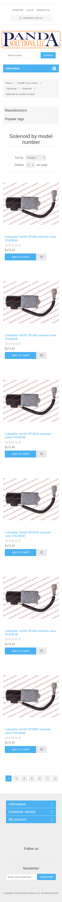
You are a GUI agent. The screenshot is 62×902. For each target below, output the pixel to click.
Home (9, 83)
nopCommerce (36, 896)
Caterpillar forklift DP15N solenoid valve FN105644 (30, 238)
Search (48, 55)
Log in (30, 10)
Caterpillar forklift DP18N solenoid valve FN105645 (30, 337)
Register (18, 10)
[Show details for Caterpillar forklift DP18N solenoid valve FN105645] (31, 302)
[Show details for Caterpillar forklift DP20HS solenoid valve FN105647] (31, 499)
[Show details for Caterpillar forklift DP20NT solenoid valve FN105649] (31, 696)
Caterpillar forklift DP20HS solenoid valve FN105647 (27, 534)
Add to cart (20, 257)
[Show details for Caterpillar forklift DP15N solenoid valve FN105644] (31, 204)
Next (47, 778)
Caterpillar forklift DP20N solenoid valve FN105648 (30, 632)
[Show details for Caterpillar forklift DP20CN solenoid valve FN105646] (31, 401)
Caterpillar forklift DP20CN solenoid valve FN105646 (28, 435)
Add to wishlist (41, 256)
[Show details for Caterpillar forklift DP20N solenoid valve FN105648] (31, 598)
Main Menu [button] (13, 68)
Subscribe (46, 877)
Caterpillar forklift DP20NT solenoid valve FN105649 (27, 731)
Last (55, 778)
